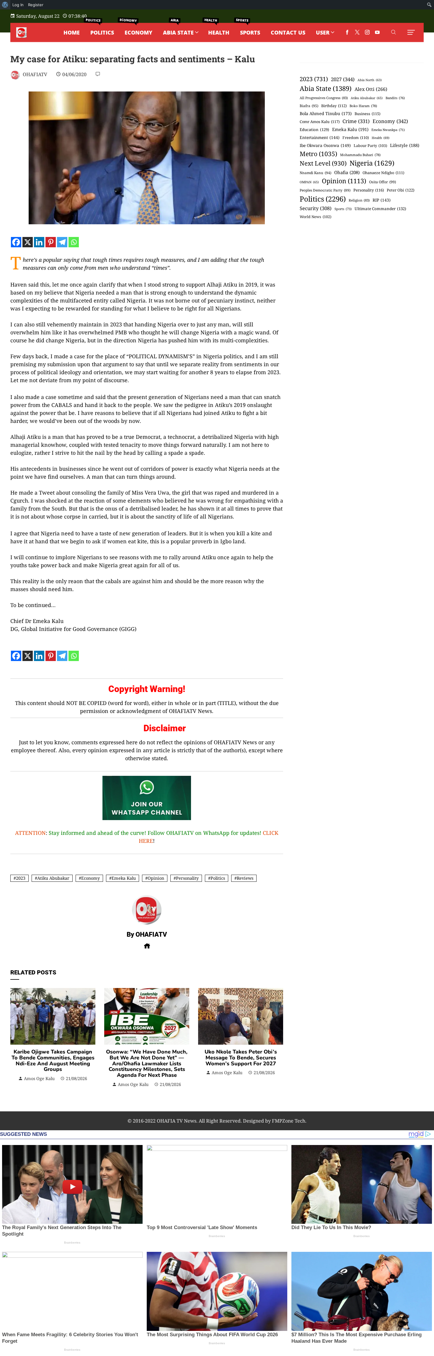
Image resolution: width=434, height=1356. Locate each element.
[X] (27, 242)
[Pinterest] (50, 242)
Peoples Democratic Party (325, 190)
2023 (20, 878)
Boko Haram (363, 106)
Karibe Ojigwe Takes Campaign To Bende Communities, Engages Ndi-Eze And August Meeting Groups (53, 1060)
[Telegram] (62, 242)
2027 (343, 79)
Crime (356, 121)
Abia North (370, 80)
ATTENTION (30, 832)
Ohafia (347, 172)
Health (380, 137)
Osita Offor (382, 181)
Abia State (326, 88)
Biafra (309, 105)
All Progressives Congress (324, 98)
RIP (382, 200)
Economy (90, 878)
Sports (343, 209)
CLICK (270, 832)
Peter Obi (401, 190)
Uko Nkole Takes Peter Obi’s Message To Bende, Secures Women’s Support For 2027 (241, 1057)
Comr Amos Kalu (320, 121)
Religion (359, 200)
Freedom (355, 137)
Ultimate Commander (380, 208)
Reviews (245, 878)
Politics (218, 878)
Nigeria (372, 163)
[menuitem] (5, 4)
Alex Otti (371, 89)
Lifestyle (404, 145)
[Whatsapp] (73, 242)
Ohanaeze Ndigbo (383, 172)
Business (367, 113)
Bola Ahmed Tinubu (326, 113)
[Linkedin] (39, 242)
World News (315, 216)
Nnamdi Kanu (315, 172)
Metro (318, 153)
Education (314, 129)
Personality (187, 878)
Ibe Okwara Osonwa (325, 145)
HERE (146, 840)
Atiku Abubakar (53, 878)
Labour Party (370, 145)
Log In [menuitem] (18, 4)
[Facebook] (16, 242)
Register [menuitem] (35, 4)
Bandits (395, 98)
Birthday (334, 105)
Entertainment (320, 137)
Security (316, 208)
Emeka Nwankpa (388, 129)
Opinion (156, 878)
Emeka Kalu (124, 878)
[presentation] (16, 1038)
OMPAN (309, 182)
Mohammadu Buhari (360, 155)
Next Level (323, 163)
